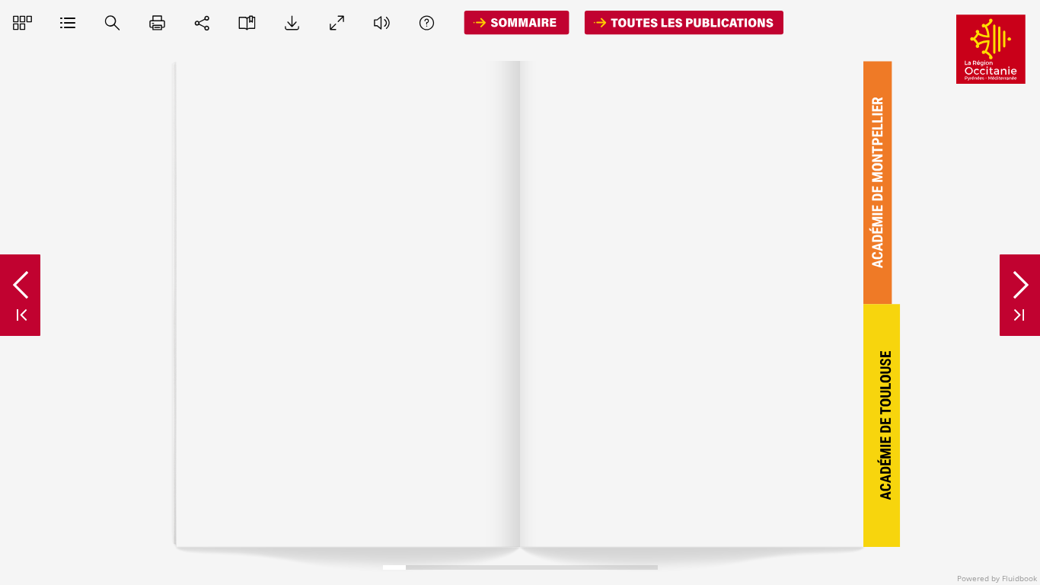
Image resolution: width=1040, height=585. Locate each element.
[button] (22, 23)
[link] (518, 19)
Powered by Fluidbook (997, 578)
